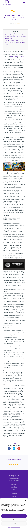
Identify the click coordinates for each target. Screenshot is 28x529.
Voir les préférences (14, 524)
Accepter (14, 516)
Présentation (14, 484)
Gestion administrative (14, 480)
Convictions (14, 489)
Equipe (14, 486)
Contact (14, 496)
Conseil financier (14, 477)
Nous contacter (14, 464)
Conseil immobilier (14, 478)
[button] (26, 500)
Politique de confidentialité (14, 527)
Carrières (14, 495)
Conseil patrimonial (14, 475)
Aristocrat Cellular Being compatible (14, 40)
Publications (14, 493)
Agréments (14, 487)
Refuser (14, 520)
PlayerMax (7, 46)
